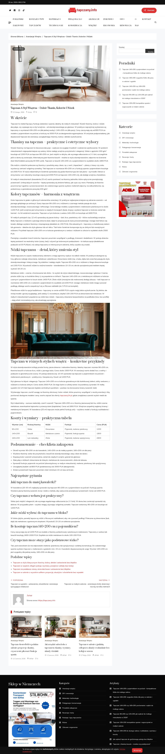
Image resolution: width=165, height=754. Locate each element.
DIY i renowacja (126, 22)
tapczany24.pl (66, 395)
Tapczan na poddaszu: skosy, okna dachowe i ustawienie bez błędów (41, 569)
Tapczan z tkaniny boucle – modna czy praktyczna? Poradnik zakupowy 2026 (131, 746)
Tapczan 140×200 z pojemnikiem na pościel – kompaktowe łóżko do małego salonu (138, 71)
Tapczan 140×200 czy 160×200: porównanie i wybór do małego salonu (136, 88)
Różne (124, 167)
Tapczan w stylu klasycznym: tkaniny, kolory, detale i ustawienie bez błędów (45, 562)
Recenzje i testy (128, 157)
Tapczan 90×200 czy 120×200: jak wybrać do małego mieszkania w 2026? (137, 96)
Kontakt (146, 19)
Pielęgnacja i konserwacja (75, 22)
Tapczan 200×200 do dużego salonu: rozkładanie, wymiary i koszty (134, 732)
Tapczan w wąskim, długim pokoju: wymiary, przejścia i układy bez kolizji (43, 566)
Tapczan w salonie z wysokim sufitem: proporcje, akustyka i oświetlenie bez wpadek (48, 572)
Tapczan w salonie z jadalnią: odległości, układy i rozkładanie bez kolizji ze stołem (94, 648)
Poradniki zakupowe (18, 22)
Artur (30, 112)
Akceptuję (137, 750)
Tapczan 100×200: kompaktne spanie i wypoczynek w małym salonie (136, 105)
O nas (137, 22)
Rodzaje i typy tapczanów (36, 22)
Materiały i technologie (56, 22)
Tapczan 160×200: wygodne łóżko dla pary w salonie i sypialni (137, 79)
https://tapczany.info (46, 600)
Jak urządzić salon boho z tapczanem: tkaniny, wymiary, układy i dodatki (58, 648)
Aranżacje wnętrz (94, 22)
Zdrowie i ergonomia (109, 22)
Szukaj (121, 47)
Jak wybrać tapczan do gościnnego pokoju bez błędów (133, 739)
